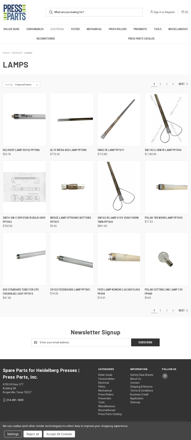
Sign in (158, 12)
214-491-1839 (15, 400)
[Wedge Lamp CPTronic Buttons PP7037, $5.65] (72, 187)
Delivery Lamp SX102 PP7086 (21, 150)
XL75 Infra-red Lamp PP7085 (68, 150)
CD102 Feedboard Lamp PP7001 (70, 289)
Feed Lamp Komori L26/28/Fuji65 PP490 (119, 292)
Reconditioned (46, 38)
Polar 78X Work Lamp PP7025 (164, 217)
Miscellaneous (178, 29)
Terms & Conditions (141, 390)
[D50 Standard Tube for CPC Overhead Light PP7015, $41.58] (25, 259)
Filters (75, 29)
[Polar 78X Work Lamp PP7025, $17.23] (166, 187)
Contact (135, 382)
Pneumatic (140, 29)
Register (170, 12)
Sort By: (9, 84)
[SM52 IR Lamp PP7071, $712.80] (119, 119)
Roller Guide (11, 29)
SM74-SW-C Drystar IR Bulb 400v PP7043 (24, 220)
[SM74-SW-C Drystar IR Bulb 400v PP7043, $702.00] (25, 187)
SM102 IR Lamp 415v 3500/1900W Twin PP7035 (118, 220)
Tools (158, 29)
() (186, 12)
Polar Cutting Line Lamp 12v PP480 (164, 292)
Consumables (35, 29)
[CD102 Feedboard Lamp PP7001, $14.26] (72, 259)
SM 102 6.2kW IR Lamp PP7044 (163, 150)
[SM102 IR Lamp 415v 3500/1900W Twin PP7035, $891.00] (119, 187)
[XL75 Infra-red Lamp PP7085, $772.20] (72, 119)
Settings (13, 434)
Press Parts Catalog (110, 414)
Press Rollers (118, 29)
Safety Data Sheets (141, 374)
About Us (135, 378)
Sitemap (135, 402)
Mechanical (94, 29)
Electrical (57, 29)
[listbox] (27, 85)
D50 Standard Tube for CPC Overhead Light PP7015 (21, 292)
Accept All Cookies (59, 434)
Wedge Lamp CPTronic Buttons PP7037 (70, 220)
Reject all (32, 434)
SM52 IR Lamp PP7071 (111, 150)
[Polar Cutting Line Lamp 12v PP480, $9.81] (166, 259)
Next (182, 83)
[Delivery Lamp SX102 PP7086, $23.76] (25, 119)
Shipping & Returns (141, 386)
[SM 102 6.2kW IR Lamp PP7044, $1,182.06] (166, 119)
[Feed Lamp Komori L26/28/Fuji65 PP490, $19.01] (119, 259)
